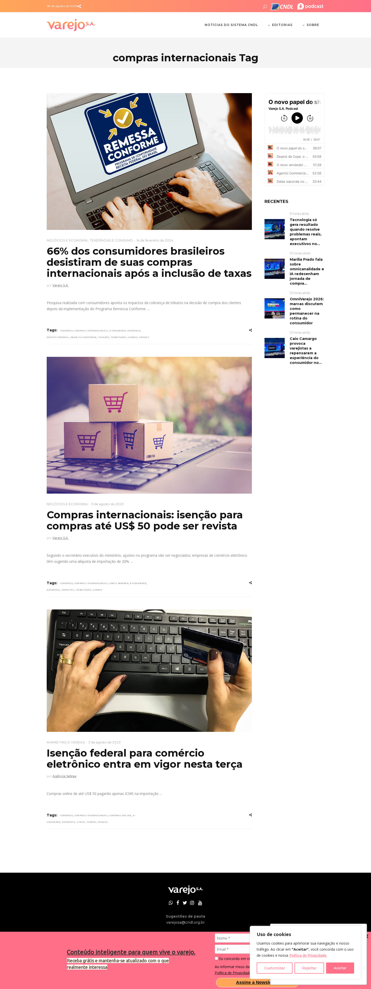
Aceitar (340, 968)
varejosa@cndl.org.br (185, 922)
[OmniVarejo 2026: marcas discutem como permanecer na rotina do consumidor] (274, 308)
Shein (81, 822)
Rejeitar (309, 968)
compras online (120, 815)
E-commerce (118, 330)
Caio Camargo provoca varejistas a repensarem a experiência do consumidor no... (306, 350)
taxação (103, 337)
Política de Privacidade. (308, 955)
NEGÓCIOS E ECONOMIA (67, 240)
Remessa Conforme (84, 337)
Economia (133, 330)
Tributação (118, 337)
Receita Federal (58, 337)
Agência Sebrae (64, 776)
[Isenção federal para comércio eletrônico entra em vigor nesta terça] (149, 670)
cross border (119, 583)
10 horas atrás (300, 253)
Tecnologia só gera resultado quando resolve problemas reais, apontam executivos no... (306, 232)
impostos (67, 590)
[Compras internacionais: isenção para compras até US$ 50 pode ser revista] (149, 425)
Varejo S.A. (60, 285)
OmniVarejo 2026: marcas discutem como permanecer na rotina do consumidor (307, 311)
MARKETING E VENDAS (66, 742)
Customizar (274, 968)
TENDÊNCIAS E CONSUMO (111, 240)
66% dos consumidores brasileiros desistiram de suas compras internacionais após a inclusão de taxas (149, 262)
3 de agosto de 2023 (104, 742)
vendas (144, 337)
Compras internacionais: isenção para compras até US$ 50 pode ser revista (145, 520)
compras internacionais (91, 330)
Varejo (132, 337)
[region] (305, 952)
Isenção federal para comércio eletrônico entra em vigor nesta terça (145, 758)
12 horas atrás (300, 293)
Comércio (66, 330)
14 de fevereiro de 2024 (155, 240)
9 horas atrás (299, 214)
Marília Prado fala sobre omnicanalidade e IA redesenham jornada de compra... (307, 271)
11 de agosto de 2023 (107, 504)
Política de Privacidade (233, 972)
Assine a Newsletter (257, 982)
